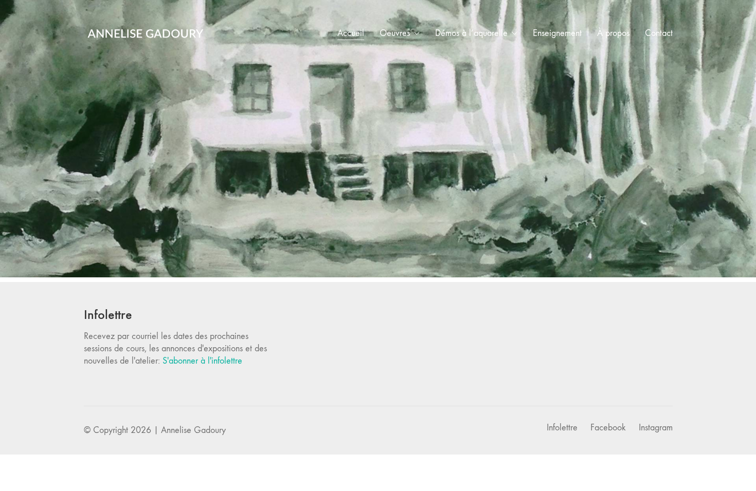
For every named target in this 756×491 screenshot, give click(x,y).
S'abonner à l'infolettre (202, 360)
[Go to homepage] (145, 33)
